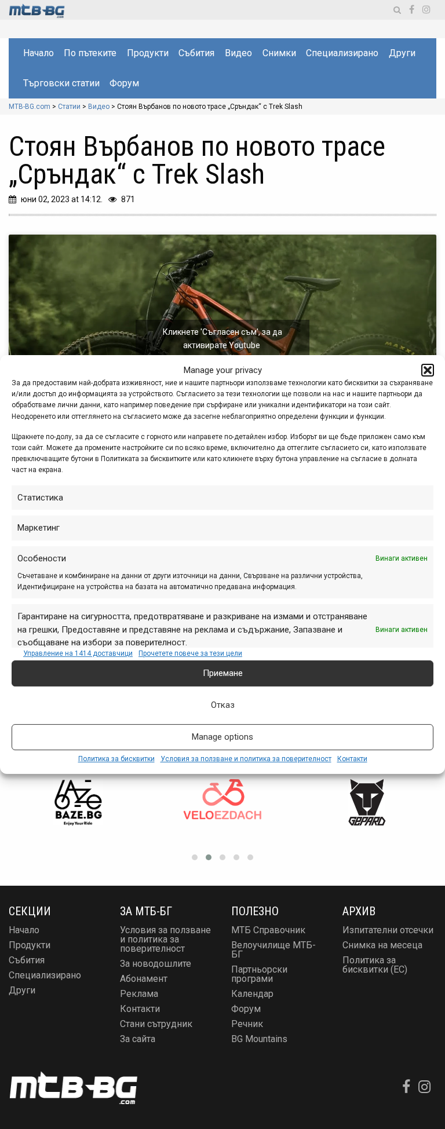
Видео (238, 53)
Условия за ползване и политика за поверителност (246, 759)
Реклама (139, 993)
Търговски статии (61, 83)
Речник (247, 1023)
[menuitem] (38, 53)
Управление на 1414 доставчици (78, 653)
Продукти (148, 53)
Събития (196, 53)
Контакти (352, 759)
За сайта (137, 1038)
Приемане (223, 673)
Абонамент (143, 978)
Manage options (222, 737)
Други (402, 53)
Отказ (223, 705)
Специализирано (342, 53)
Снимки (279, 53)
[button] (427, 370)
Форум (124, 83)
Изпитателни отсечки (387, 930)
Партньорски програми (259, 974)
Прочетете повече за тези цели (190, 653)
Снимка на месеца (382, 945)
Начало (38, 53)
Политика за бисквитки (116, 759)
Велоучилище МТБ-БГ (273, 950)
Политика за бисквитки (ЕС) (374, 965)
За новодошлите (155, 963)
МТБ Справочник (268, 930)
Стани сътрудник (156, 1023)
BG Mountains (259, 1038)
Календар (252, 993)
